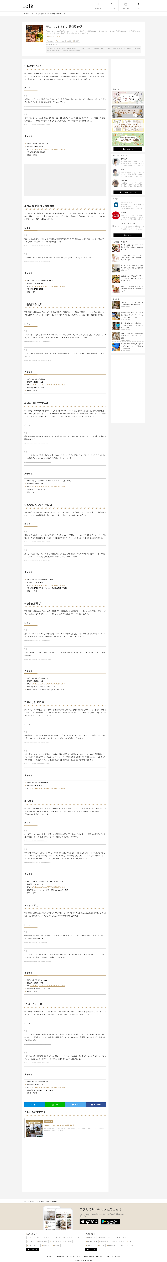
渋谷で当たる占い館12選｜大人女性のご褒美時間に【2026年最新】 (132, 304)
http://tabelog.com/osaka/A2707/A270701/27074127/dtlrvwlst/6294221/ (37, 105)
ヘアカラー (68, 1241)
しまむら (102, 1245)
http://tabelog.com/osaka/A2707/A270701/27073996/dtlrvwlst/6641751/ (37, 360)
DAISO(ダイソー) (104, 1238)
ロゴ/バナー (101, 1256)
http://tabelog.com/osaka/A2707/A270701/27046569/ (47, 585)
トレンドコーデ (42, 1241)
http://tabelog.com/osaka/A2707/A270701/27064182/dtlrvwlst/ (35, 840)
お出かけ (50, 41)
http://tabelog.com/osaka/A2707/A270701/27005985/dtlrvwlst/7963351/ (37, 245)
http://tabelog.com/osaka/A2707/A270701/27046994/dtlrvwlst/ (35, 942)
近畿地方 (76, 41)
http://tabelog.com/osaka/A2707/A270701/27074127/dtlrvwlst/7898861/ (37, 124)
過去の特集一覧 (128, 149)
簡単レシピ (46, 1245)
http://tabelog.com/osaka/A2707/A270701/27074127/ (47, 149)
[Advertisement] (65, 180)
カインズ (130, 1245)
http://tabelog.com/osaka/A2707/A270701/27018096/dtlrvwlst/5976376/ (37, 443)
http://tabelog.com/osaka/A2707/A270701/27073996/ (47, 385)
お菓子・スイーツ (34, 1245)
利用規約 (61, 1256)
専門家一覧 (128, 235)
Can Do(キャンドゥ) (120, 1238)
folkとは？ (51, 1256)
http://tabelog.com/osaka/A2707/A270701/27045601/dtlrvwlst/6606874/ (37, 1044)
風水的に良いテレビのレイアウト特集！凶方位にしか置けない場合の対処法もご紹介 (132, 268)
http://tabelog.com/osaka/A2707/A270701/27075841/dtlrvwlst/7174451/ (37, 640)
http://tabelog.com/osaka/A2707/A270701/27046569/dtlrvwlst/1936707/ (37, 541)
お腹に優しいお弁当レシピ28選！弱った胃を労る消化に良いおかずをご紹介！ (132, 289)
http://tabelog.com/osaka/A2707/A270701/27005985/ (47, 286)
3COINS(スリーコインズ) (116, 1245)
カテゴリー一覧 (33, 1249)
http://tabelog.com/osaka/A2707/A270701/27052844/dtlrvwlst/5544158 (37, 742)
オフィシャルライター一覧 (128, 192)
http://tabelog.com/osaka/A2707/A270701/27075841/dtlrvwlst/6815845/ (37, 659)
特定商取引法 (90, 1256)
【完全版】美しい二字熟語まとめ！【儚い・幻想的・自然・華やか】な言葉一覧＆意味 (132, 257)
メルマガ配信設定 (114, 1256)
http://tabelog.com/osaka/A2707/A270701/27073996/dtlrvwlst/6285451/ (37, 341)
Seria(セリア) (91, 1238)
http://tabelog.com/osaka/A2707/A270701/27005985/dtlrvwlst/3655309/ (37, 261)
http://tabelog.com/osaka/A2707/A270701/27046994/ (47, 986)
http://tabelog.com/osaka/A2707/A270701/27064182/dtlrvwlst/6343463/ (37, 862)
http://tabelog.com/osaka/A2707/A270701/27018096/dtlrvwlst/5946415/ (37, 462)
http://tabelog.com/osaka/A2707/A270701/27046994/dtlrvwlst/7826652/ (37, 961)
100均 (37, 1238)
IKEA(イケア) (91, 1245)
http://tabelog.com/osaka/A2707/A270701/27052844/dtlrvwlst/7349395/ (37, 763)
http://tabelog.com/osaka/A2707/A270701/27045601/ (47, 1087)
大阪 (69, 41)
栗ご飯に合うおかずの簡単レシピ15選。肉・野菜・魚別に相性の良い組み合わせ (132, 247)
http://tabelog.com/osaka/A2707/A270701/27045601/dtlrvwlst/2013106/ (37, 1062)
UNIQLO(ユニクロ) (118, 1241)
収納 (30, 1238)
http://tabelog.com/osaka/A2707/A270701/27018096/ (47, 486)
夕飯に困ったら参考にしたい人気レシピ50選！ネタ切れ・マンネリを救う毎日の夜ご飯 (132, 278)
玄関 (77, 1238)
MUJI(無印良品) (92, 1241)
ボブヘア (31, 1241)
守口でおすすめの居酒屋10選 (48, 1201)
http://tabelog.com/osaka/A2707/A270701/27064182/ (47, 887)
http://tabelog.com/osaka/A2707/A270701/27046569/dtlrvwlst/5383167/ (37, 560)
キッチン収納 (68, 1238)
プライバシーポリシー (75, 1256)
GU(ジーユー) (105, 1241)
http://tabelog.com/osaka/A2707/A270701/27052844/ (47, 788)
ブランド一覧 (91, 1249)
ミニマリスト (47, 1238)
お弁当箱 (57, 1245)
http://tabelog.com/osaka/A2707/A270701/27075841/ (47, 684)
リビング (57, 1238)
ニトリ (130, 1241)
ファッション (61, 41)
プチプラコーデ (56, 1241)
